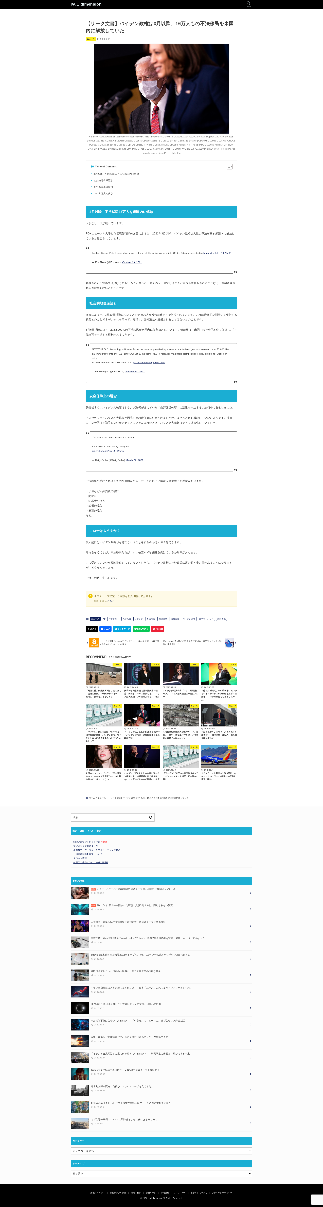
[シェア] (105, 629)
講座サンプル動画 (118, 1193)
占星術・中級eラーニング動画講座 (90, 862)
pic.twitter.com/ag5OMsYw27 (149, 362)
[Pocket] (157, 629)
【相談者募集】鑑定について (87, 854)
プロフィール (180, 1193)
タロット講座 (80, 858)
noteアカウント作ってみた (90, 841)
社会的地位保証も (103, 180)
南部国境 (221, 619)
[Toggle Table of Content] (228, 167)
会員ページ (151, 1193)
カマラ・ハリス (206, 619)
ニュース (91, 39)
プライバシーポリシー (222, 1193)
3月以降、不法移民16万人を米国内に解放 (116, 173)
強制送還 (175, 619)
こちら (111, 601)
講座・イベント (98, 1193)
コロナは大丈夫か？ (104, 193)
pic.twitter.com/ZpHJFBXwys (108, 451)
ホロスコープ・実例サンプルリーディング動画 (96, 850)
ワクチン (139, 619)
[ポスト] (92, 629)
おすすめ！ (114, 619)
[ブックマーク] (122, 629)
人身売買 (127, 619)
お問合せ (165, 1193)
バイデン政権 (189, 619)
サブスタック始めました (85, 846)
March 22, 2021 (134, 460)
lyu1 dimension (86, 4)
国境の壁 (163, 619)
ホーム (92, 798)
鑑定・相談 (136, 1193)
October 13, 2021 (132, 262)
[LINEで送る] (141, 629)
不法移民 (151, 619)
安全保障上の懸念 (103, 186)
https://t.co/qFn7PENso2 (217, 253)
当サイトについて (199, 1193)
